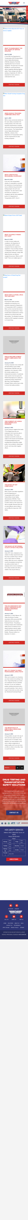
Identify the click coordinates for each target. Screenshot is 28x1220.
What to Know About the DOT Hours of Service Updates (13, 50)
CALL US (6, 919)
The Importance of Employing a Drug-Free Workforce (13, 729)
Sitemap (22, 927)
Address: (6, 832)
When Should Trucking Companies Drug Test (13, 114)
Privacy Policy (15, 927)
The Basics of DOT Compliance (11, 485)
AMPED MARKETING (22, 934)
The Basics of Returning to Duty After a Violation (14, 547)
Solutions (10, 923)
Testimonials (17, 925)
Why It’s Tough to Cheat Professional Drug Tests (14, 671)
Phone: (10, 836)
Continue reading (17, 84)
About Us (17, 923)
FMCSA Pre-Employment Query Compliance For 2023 (13, 358)
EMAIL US (14, 919)
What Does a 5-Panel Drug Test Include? (14, 295)
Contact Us (9, 925)
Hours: (14, 838)
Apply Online (6, 927)
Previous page (18, 768)
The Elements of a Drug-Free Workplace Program (13, 423)
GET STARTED (27, 13)
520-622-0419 (15, 836)
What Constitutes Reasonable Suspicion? (13, 175)
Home (5, 923)
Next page (22, 768)
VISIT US (21, 919)
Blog (22, 923)
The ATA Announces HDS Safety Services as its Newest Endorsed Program (13, 608)
